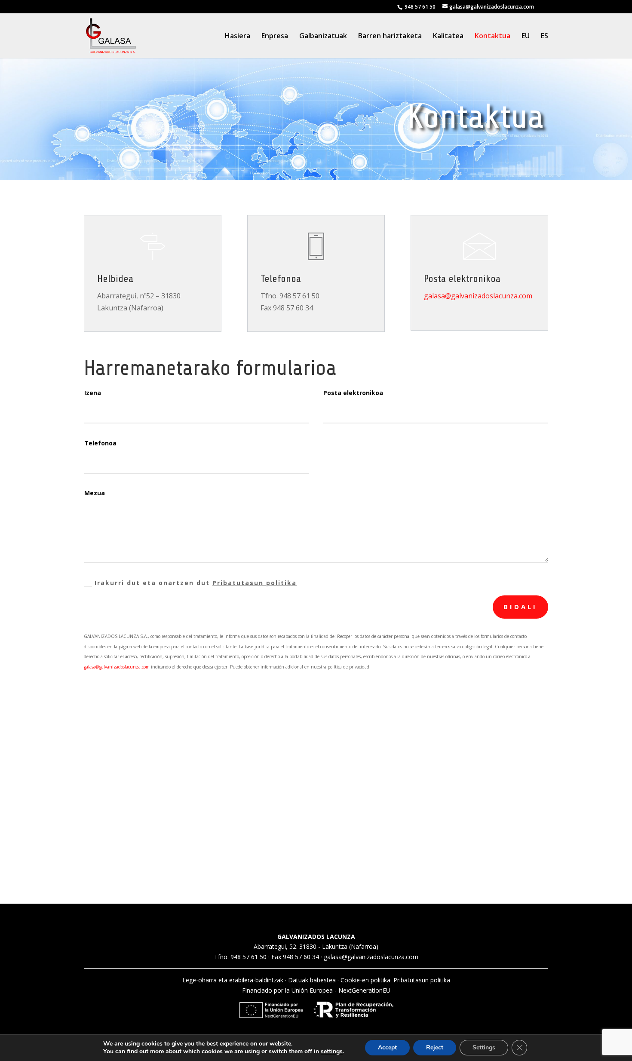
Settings (483, 1047)
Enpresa (274, 36)
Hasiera (237, 36)
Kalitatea (448, 36)
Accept (387, 1047)
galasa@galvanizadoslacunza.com (478, 296)
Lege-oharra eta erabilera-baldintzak (232, 980)
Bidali (520, 606)
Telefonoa (100, 443)
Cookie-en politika (365, 980)
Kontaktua (492, 36)
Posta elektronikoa (353, 393)
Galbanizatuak (323, 36)
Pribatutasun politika (254, 583)
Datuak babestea (312, 980)
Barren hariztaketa (390, 36)
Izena (92, 393)
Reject (434, 1047)
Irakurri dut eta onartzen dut (196, 583)
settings (332, 1051)
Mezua (94, 493)
